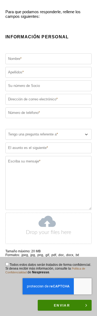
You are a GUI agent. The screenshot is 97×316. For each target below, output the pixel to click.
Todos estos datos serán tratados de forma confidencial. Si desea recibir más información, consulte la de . (48, 268)
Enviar (62, 305)
